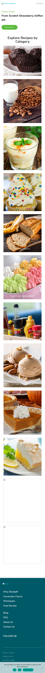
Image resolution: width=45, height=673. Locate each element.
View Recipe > (9, 27)
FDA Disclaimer (8, 660)
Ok (14, 670)
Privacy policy (28, 670)
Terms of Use (8, 656)
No (20, 670)
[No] (42, 667)
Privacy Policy (8, 653)
